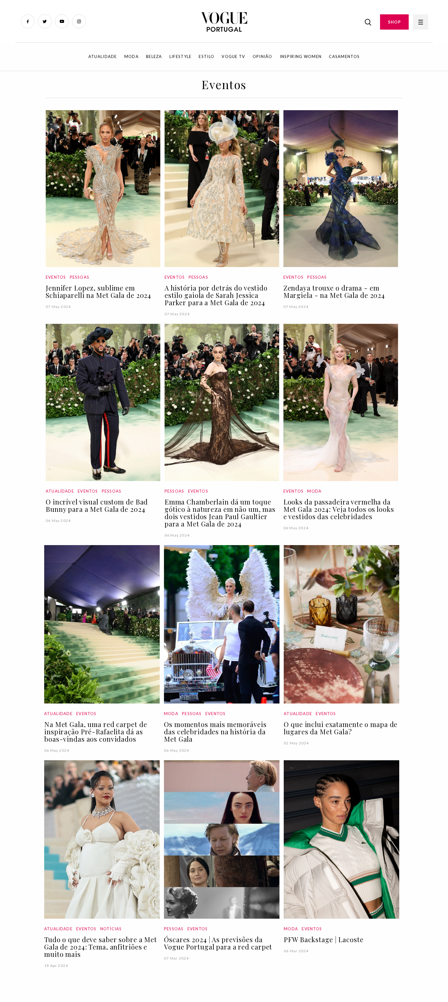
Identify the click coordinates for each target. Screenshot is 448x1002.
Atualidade (102, 56)
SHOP (394, 22)
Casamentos (344, 56)
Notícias (111, 928)
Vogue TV (233, 56)
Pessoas (79, 277)
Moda (131, 56)
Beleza (154, 56)
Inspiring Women (301, 56)
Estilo (206, 56)
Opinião (262, 56)
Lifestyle (180, 56)
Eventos (56, 277)
